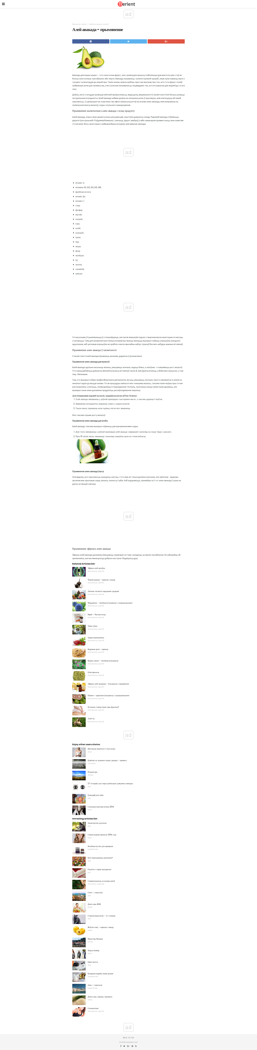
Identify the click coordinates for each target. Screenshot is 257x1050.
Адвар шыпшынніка (96, 637)
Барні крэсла (93, 962)
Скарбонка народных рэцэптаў (99, 24)
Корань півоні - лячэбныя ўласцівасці (103, 660)
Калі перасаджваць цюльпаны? (100, 857)
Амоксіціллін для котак (97, 823)
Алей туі (91, 718)
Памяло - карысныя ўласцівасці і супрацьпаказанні (108, 695)
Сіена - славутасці (95, 892)
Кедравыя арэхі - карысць (98, 649)
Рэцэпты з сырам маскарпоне (99, 869)
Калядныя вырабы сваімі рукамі (100, 973)
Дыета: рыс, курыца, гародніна (100, 996)
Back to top (128, 1038)
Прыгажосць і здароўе (79, 24)
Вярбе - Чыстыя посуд (97, 614)
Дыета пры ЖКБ (94, 904)
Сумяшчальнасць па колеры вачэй (101, 881)
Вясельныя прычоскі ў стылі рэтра (101, 748)
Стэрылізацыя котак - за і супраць (101, 915)
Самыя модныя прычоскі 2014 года (102, 834)
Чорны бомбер (93, 950)
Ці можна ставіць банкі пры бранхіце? (103, 707)
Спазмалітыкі (93, 1008)
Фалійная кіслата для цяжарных (100, 846)
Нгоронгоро (92, 772)
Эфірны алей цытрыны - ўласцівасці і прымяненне (108, 683)
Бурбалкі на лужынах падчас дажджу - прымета (107, 760)
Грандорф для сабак (95, 795)
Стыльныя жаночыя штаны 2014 (101, 806)
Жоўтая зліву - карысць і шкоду (101, 927)
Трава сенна (92, 626)
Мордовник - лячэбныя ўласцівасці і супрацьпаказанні (110, 603)
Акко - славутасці (95, 985)
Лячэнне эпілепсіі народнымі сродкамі (103, 591)
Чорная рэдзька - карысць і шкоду (101, 579)
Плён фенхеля (93, 672)
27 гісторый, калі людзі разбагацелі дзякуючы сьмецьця (110, 783)
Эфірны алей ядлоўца (96, 568)
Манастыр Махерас (95, 939)
